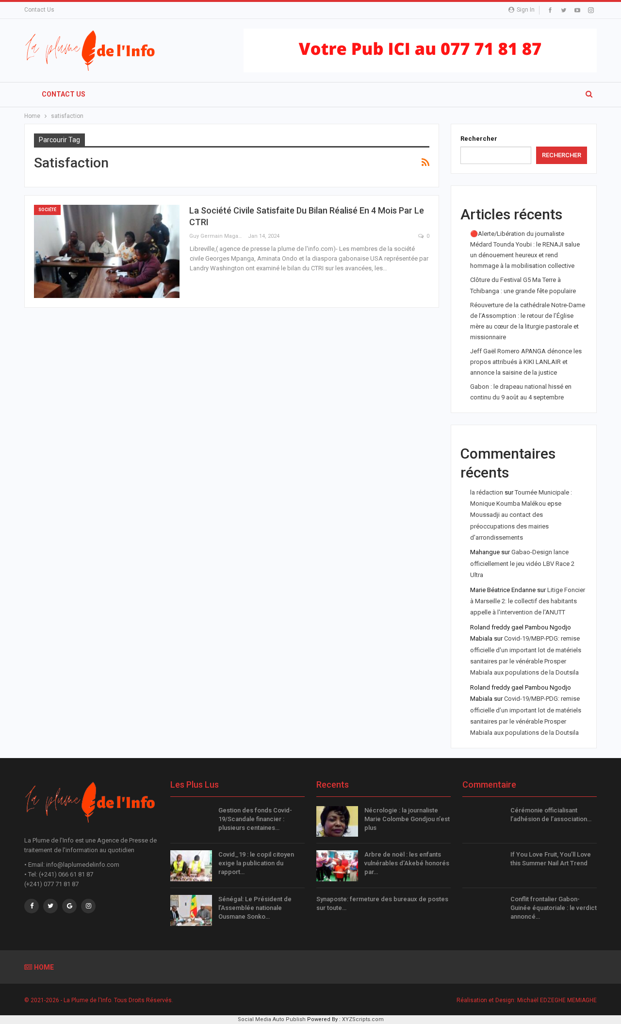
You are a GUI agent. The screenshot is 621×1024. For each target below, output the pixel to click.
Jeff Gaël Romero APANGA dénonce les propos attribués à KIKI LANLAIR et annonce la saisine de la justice (526, 361)
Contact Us (39, 9)
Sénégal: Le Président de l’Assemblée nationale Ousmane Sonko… (255, 907)
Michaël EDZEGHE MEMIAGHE (557, 1000)
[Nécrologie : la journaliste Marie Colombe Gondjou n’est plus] (337, 821)
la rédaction (486, 492)
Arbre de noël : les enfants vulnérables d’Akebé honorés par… (406, 863)
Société (47, 209)
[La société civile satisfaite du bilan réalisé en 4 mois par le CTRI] (107, 251)
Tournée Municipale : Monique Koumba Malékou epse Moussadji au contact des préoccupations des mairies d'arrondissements (521, 515)
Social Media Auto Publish (272, 1019)
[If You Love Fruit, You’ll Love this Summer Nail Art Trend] (483, 865)
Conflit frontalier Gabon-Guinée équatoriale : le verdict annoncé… (553, 907)
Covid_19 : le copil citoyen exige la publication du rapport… (256, 863)
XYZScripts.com (363, 1019)
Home (44, 967)
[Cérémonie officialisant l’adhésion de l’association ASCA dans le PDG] (483, 821)
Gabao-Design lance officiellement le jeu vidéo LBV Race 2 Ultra (522, 563)
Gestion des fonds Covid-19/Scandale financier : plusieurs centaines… (255, 819)
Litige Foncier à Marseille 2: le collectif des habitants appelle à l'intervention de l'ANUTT (527, 601)
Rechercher (478, 138)
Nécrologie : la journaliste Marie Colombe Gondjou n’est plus (407, 819)
